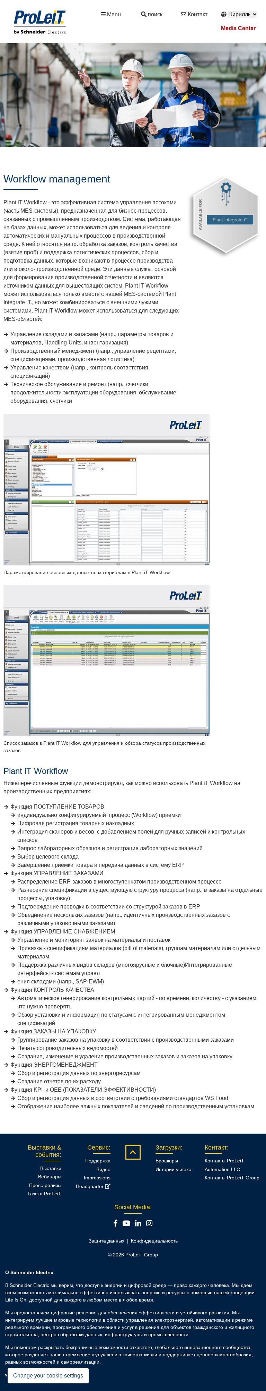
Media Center (238, 28)
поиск (155, 14)
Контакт (197, 14)
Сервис (98, 1147)
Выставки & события (44, 1151)
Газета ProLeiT (44, 1193)
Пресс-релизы (45, 1185)
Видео (103, 1169)
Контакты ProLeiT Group (232, 1177)
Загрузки (168, 1147)
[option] (133, 95)
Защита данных (106, 1241)
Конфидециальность (154, 1241)
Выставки (50, 1168)
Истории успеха (174, 1169)
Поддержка (97, 1160)
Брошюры (167, 1160)
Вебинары (49, 1176)
